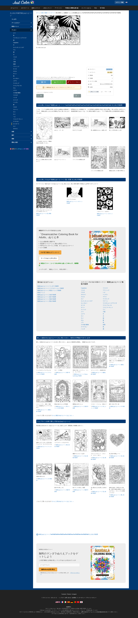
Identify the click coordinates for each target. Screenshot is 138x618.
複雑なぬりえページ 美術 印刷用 (46, 299)
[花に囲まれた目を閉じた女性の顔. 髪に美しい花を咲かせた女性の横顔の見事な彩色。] (99, 485)
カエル (83, 296)
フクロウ (105, 288)
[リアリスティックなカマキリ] (62, 440)
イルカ (83, 290)
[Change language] (126, 2)
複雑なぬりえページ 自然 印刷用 (46, 294)
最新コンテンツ (36, 8)
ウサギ (83, 292)
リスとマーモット (108, 307)
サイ (82, 316)
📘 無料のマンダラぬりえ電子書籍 (19, 149)
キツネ (83, 305)
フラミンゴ (106, 290)
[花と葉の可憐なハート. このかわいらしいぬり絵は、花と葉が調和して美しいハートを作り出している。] (117, 451)
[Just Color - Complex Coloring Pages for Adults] (57, 602)
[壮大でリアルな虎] (81, 128)
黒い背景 (110, 72)
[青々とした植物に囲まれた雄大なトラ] (44, 157)
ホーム (38, 12)
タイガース (51, 12)
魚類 (104, 324)
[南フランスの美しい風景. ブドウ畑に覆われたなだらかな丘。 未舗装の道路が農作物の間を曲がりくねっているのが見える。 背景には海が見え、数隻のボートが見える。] (81, 485)
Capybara (84, 288)
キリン (83, 307)
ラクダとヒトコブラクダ (110, 303)
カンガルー (84, 303)
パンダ (83, 329)
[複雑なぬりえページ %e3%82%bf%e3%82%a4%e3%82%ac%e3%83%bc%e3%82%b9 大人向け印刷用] (37, 534)
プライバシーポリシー (91, 597)
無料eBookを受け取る (48, 569)
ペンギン (105, 294)
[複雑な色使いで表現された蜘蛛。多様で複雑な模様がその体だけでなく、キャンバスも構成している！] (117, 485)
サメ (82, 318)
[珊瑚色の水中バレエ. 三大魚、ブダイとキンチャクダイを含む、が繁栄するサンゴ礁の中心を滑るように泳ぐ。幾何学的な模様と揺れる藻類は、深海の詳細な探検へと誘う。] (81, 401)
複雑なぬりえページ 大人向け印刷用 (68, 534)
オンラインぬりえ (86, 8)
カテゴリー (24, 8)
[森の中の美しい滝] (62, 485)
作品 (95, 8)
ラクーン (105, 301)
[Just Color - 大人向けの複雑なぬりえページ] (81, 602)
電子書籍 (102, 8)
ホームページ (14, 8)
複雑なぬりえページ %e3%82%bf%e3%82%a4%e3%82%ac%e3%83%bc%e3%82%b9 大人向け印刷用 (86, 105)
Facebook (63, 594)
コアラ (83, 314)
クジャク (83, 309)
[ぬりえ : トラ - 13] (62, 128)
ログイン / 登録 (119, 2)
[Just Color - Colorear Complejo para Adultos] (68, 602)
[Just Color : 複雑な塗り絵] (23, 2)
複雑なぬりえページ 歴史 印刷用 (46, 301)
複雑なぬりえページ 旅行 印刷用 (46, 297)
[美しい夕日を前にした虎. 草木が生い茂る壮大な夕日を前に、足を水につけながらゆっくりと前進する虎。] (117, 128)
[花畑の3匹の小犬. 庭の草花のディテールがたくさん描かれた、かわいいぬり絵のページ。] (44, 474)
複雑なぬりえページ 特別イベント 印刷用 (49, 290)
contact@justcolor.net (101, 612)
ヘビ (104, 292)
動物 (46, 12)
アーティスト (58, 8)
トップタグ (61, 597)
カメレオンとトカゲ (86, 301)
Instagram (74, 594)
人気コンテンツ (47, 8)
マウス (105, 296)
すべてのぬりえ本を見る (49, 258)
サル (82, 320)
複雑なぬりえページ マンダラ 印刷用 (48, 286)
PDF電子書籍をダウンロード (50, 252)
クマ (82, 311)
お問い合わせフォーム (86, 612)
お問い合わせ (68, 597)
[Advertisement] (58, 62)
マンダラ (14, 19)
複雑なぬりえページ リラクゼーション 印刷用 (50, 288)
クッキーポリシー (81, 597)
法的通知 (74, 597)
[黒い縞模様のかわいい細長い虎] (99, 128)
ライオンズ (106, 298)
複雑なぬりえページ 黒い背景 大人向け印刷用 (66, 179)
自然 (42, 12)
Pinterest (69, 594)
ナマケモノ (84, 326)
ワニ (104, 309)
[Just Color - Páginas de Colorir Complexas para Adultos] (75, 602)
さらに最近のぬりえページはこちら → (63, 415)
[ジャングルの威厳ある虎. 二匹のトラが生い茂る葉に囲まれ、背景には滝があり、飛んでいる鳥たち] (81, 157)
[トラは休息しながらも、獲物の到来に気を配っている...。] (44, 139)
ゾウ (82, 322)
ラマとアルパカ (107, 305)
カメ (82, 298)
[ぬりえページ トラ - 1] (62, 157)
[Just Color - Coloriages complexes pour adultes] (62, 602)
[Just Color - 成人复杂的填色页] (78, 602)
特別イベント (41, 292)
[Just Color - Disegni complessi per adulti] (65, 602)
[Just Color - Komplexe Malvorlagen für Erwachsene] (72, 602)
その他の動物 (85, 324)
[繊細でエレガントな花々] (81, 451)
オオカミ (83, 294)
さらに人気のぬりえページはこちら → (63, 501)
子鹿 (104, 311)
